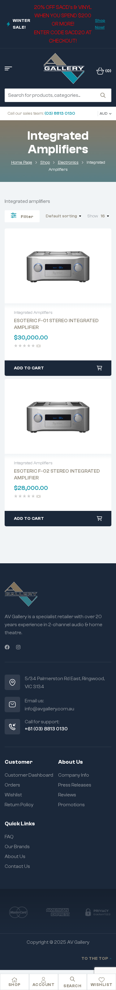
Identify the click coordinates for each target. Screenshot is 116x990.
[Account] (43, 980)
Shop (45, 162)
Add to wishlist (45, 266)
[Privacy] (97, 912)
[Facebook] (7, 647)
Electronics (68, 162)
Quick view (58, 266)
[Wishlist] (101, 980)
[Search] (102, 95)
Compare (71, 266)
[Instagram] (18, 647)
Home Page (21, 162)
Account (43, 984)
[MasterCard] (18, 912)
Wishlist (102, 984)
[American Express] (58, 912)
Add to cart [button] (29, 368)
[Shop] (14, 980)
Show (92, 216)
